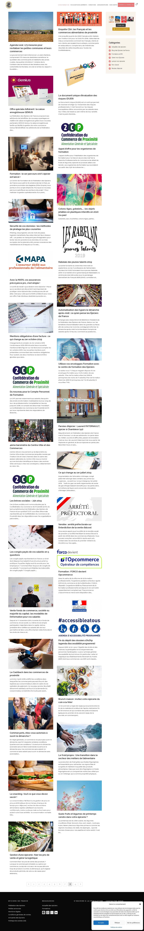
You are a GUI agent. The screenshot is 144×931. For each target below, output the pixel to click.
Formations (46, 908)
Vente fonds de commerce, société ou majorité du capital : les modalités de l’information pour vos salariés (29, 613)
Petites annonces (14, 908)
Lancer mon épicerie (118, 61)
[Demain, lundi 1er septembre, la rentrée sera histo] (124, 19)
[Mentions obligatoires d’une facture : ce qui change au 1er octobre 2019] (30, 318)
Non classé (115, 65)
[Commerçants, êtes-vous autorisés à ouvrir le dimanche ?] (30, 713)
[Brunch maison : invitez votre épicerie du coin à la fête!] (79, 681)
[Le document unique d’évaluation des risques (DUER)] (79, 74)
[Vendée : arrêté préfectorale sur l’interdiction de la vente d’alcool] (79, 509)
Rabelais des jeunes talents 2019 (75, 262)
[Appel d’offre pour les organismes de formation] (79, 133)
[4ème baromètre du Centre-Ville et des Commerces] (30, 430)
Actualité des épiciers (49, 905)
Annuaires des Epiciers (16, 917)
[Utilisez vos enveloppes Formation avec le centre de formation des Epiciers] (79, 349)
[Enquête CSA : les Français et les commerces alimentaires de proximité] (79, 19)
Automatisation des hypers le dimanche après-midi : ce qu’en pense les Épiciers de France (78, 313)
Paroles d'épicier (117, 68)
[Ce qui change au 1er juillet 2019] (79, 460)
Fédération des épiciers (16, 905)
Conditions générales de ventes (19, 914)
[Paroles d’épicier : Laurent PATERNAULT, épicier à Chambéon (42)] (79, 406)
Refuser (117, 923)
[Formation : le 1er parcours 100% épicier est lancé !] (30, 154)
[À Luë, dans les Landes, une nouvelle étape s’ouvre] (130, 19)
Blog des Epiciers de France (121, 50)
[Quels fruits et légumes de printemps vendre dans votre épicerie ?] (79, 796)
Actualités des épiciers (119, 47)
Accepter (101, 923)
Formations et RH (117, 54)
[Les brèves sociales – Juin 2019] (30, 485)
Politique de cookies (116, 927)
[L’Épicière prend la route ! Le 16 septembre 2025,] (117, 19)
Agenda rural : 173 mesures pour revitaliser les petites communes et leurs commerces (30, 48)
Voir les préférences (133, 923)
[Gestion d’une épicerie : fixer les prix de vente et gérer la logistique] (30, 837)
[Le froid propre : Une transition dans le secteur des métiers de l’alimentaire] (79, 737)
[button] (140, 904)
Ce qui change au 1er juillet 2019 (74, 472)
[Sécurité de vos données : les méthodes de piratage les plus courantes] (30, 211)
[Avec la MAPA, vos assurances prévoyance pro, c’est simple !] (30, 264)
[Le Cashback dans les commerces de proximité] (30, 654)
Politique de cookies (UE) (17, 920)
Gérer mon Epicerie (118, 57)
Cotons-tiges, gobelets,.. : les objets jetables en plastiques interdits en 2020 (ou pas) (78, 211)
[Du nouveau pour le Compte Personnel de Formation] (30, 376)
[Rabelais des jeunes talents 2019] (79, 242)
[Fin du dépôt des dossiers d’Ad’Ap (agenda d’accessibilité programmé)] (79, 618)
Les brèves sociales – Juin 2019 (26, 500)
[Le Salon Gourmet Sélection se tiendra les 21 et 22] (111, 19)
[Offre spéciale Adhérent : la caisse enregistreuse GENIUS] (30, 91)
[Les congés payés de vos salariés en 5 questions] (30, 537)
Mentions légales (14, 911)
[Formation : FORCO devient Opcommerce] (79, 559)
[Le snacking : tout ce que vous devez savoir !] (30, 776)
